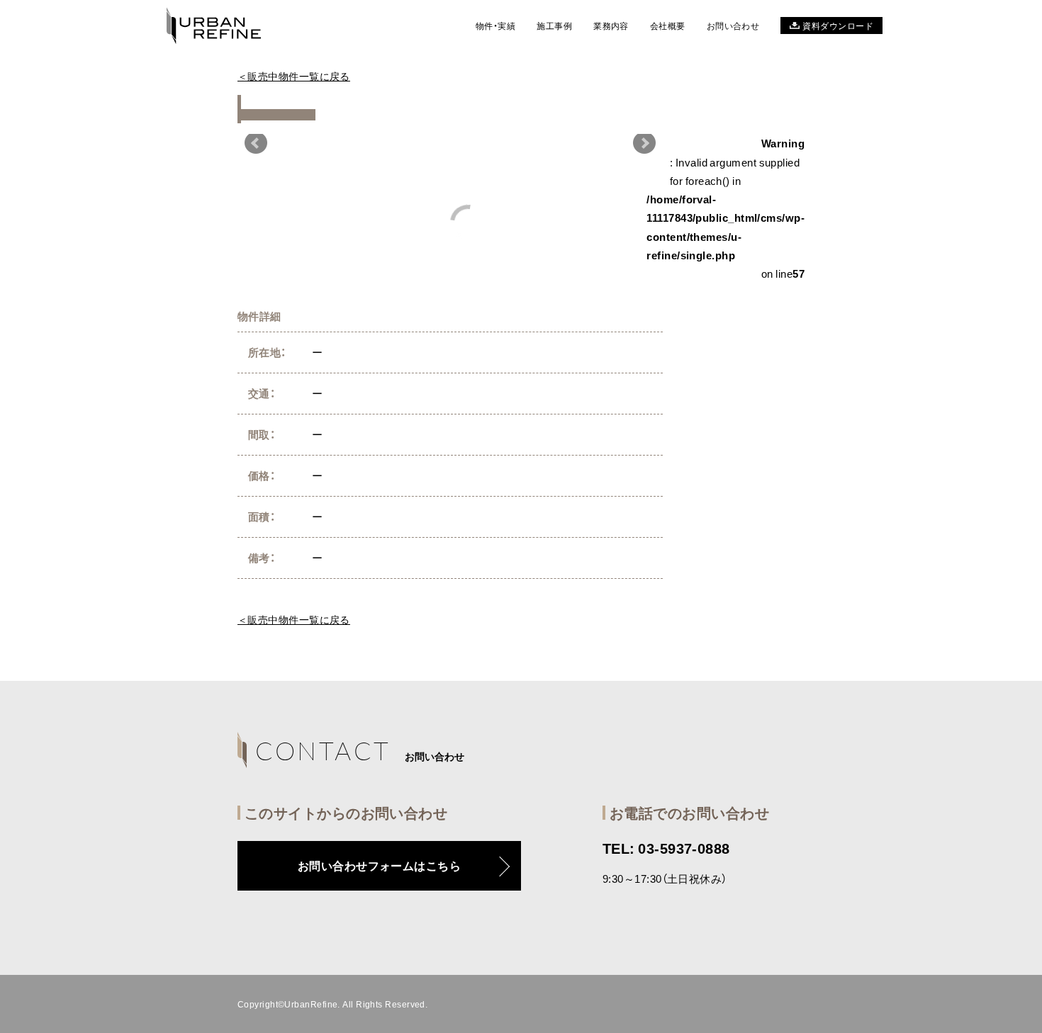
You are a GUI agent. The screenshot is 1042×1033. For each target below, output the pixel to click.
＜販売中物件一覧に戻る (293, 76)
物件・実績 (495, 25)
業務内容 (611, 25)
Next (644, 143)
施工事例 (554, 25)
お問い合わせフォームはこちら (379, 865)
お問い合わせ (733, 25)
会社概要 (667, 25)
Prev (256, 143)
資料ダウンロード (837, 25)
